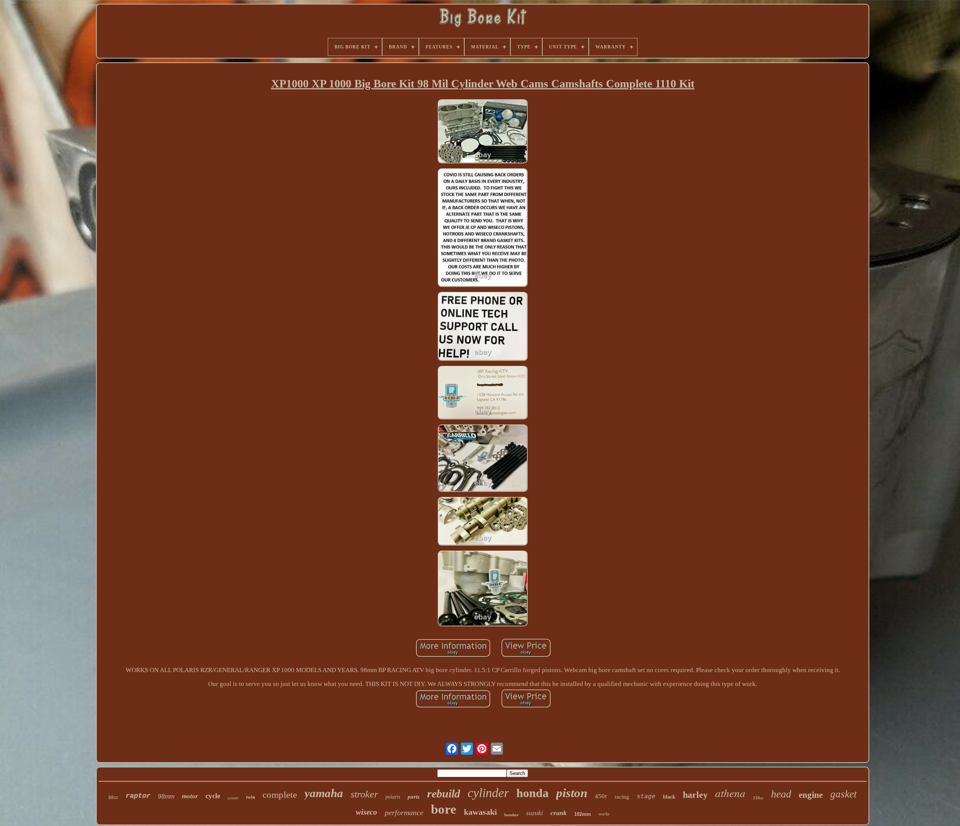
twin (250, 797)
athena (730, 792)
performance (404, 812)
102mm (582, 814)
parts (414, 797)
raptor (138, 796)
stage (646, 796)
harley (695, 795)
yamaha (323, 793)
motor (190, 796)
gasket (843, 794)
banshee (511, 814)
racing (622, 797)
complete (279, 795)
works (603, 814)
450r (601, 796)
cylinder (488, 793)
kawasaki (480, 812)
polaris (393, 797)
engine (811, 795)
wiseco (366, 812)
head (781, 794)
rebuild (443, 793)
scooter (233, 798)
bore (443, 809)
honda (532, 793)
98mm (166, 796)
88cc (113, 797)
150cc (758, 798)
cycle (213, 796)
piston (571, 793)
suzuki (534, 813)
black (669, 797)
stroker (364, 794)
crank (558, 813)
